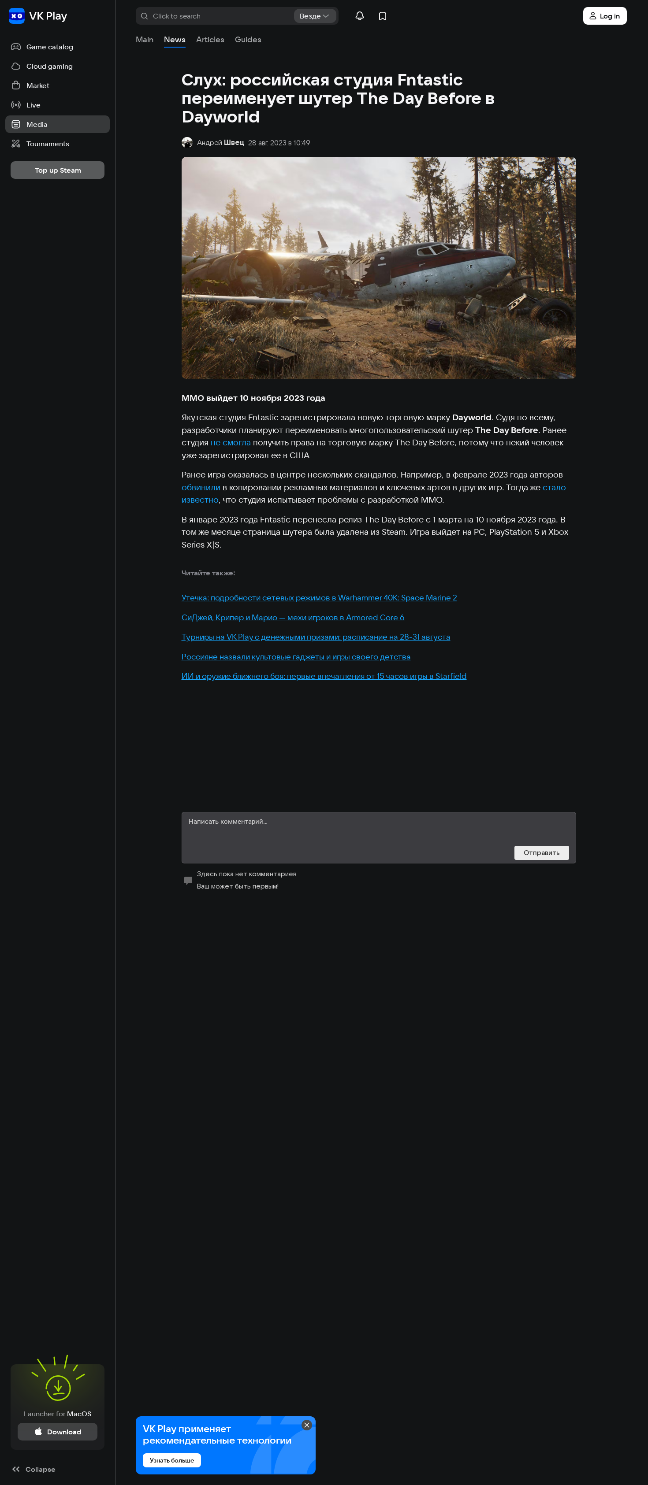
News (175, 39)
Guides (248, 39)
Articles (210, 39)
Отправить (542, 852)
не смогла (231, 442)
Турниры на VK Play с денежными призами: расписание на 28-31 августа (316, 637)
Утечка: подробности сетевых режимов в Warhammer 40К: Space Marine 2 (319, 598)
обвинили (201, 487)
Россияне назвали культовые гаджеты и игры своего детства (296, 657)
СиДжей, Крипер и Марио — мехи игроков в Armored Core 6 (293, 617)
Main (144, 39)
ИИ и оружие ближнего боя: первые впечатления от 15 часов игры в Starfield (324, 676)
